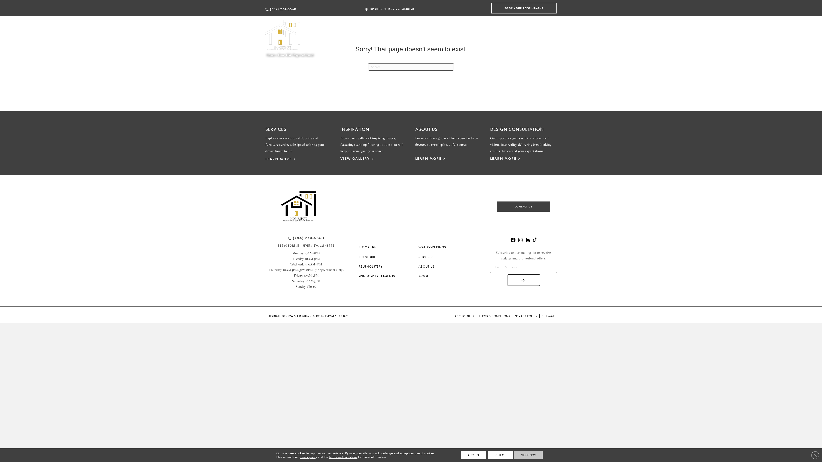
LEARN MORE (278, 159)
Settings (528, 455)
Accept (474, 455)
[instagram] (520, 240)
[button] (524, 8)
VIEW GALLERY (355, 158)
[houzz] (528, 240)
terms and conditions (343, 457)
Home (271, 55)
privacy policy (308, 457)
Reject (500, 455)
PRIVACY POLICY (336, 316)
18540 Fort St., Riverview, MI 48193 (392, 9)
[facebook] (513, 240)
